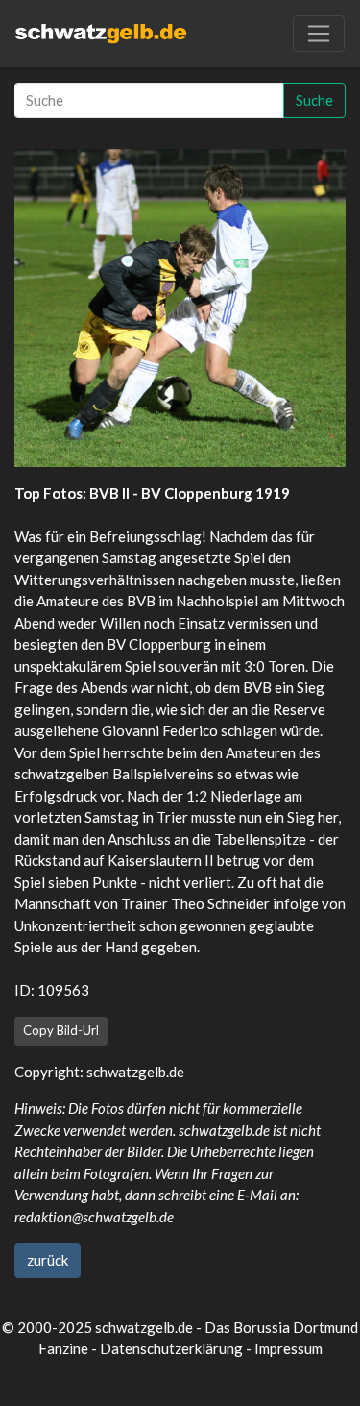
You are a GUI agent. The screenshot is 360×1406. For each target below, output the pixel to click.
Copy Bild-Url (61, 1030)
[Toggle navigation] (319, 33)
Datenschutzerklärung (171, 1348)
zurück (47, 1260)
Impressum (288, 1348)
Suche (314, 100)
